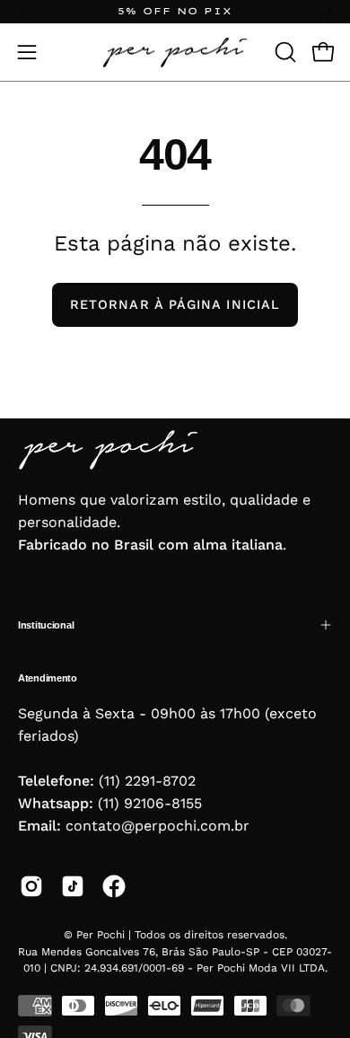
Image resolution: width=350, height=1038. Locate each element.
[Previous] (21, 12)
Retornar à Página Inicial (175, 304)
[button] (283, 52)
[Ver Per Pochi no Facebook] (114, 886)
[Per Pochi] (175, 52)
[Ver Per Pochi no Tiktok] (72, 886)
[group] (175, 11)
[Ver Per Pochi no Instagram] (31, 886)
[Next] (328, 12)
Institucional (46, 625)
